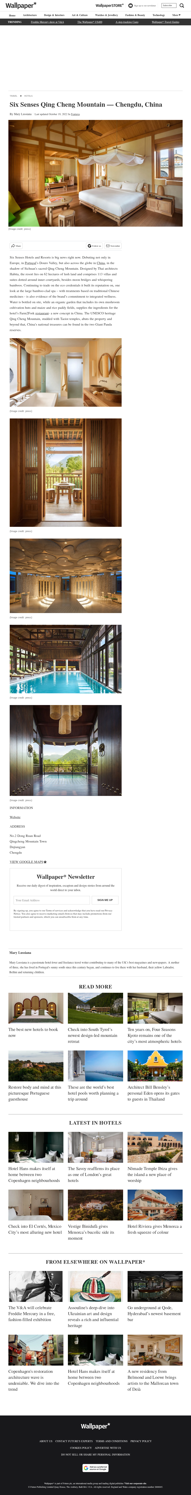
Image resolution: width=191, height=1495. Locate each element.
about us (45, 1441)
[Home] (11, 15)
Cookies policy (81, 1448)
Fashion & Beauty (135, 15)
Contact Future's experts (74, 1441)
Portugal (30, 263)
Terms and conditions (112, 1441)
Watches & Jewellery (106, 15)
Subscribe (167, 5)
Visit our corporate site (135, 1483)
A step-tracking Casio (127, 22)
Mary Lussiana (23, 114)
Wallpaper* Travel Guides (165, 22)
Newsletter (115, 245)
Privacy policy (141, 1441)
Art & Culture (80, 15)
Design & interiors (54, 15)
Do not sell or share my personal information (95, 1454)
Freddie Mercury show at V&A (47, 22)
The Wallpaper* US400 (89, 22)
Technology (159, 15)
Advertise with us (108, 1448)
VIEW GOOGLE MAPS (26, 861)
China (101, 263)
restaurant (42, 313)
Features (75, 114)
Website (15, 817)
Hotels (28, 96)
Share (18, 245)
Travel (13, 96)
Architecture (30, 15)
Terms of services (55, 910)
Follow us (96, 245)
